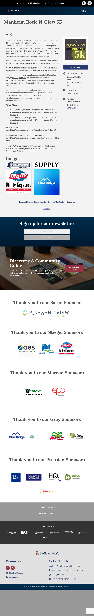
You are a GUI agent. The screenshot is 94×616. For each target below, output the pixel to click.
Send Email (71, 108)
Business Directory (26, 202)
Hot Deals (51, 202)
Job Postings (60, 202)
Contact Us (71, 202)
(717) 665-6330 (59, 575)
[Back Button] (7, 35)
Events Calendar (40, 202)
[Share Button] (11, 34)
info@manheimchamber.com (64, 579)
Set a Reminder (75, 67)
